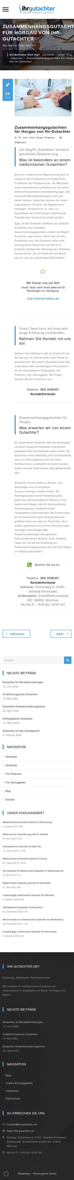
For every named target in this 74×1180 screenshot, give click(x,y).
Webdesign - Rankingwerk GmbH (37, 1173)
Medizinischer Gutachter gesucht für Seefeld (25, 834)
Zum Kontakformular (43, 298)
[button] (6, 1174)
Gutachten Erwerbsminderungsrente (24, 706)
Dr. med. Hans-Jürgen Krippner (36, 137)
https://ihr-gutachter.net (20, 1131)
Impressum (12, 1090)
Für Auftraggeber (16, 782)
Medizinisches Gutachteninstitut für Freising (25, 858)
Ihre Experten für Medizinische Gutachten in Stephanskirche (33, 870)
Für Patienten (14, 773)
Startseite (48, 54)
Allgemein (20, 142)
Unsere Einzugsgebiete (19, 1083)
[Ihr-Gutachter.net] (37, 9)
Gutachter (11, 765)
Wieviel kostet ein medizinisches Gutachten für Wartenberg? (33, 919)
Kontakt (10, 799)
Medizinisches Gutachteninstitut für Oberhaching (27, 822)
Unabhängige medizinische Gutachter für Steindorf (28, 895)
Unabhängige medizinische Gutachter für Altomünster (30, 931)
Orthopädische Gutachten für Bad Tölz (22, 846)
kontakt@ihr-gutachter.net (22, 1124)
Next (60, 634)
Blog (8, 791)
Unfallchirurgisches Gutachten (20, 694)
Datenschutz (13, 1098)
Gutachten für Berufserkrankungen (23, 682)
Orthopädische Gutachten (18, 718)
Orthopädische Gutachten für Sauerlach (23, 907)
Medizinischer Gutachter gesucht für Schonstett (26, 882)
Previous (17, 634)
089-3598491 (50, 389)
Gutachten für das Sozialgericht (21, 730)
